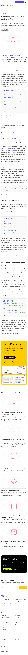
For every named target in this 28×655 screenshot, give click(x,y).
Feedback (17, 622)
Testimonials (18, 624)
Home (2, 5)
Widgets (3, 627)
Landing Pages (4, 622)
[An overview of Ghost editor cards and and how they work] (14, 456)
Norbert (6, 29)
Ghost (25, 57)
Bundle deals (11, 350)
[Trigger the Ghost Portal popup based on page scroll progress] (14, 532)
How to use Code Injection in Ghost (10, 490)
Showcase (3, 624)
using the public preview (19, 68)
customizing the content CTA (10, 70)
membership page (13, 255)
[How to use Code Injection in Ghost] (14, 481)
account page (11, 195)
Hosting (3, 648)
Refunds (17, 639)
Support (17, 620)
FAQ (2, 644)
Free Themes (4, 620)
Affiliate (17, 627)
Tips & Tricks (12, 5)
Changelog (3, 639)
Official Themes (4, 651)
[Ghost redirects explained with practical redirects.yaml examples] (14, 403)
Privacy (17, 634)
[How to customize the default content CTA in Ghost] (14, 430)
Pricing (16, 613)
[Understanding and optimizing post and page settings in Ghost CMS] (14, 506)
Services (3, 629)
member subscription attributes (9, 150)
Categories (17, 615)
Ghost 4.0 (10, 55)
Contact (17, 617)
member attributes (6, 148)
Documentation (4, 637)
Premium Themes (5, 612)
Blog (7, 5)
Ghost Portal (12, 138)
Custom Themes (5, 617)
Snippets (3, 646)
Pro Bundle (3, 615)
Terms (16, 637)
